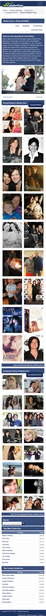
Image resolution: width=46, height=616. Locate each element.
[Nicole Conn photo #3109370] (12, 503)
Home (17, 26)
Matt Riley (5, 562)
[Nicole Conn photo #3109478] (33, 263)
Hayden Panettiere (8, 581)
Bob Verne (5, 541)
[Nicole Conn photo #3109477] (12, 382)
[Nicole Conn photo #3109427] (12, 436)
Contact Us (41, 615)
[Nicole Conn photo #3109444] (33, 402)
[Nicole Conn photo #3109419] (33, 436)
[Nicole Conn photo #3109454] (12, 120)
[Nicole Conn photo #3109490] (12, 470)
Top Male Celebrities (12, 528)
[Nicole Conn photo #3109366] (33, 453)
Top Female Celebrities (13, 568)
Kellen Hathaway (7, 550)
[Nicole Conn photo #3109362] (33, 419)
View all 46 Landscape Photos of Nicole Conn (27, 514)
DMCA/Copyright (32, 615)
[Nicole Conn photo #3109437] (12, 348)
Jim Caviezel (6, 556)
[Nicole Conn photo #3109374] (33, 150)
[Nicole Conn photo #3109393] (12, 235)
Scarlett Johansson (8, 578)
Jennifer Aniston (7, 596)
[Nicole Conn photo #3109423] (33, 235)
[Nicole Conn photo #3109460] (33, 486)
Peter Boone (6, 559)
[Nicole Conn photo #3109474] (12, 263)
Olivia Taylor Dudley (8, 575)
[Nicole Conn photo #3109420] (33, 470)
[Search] (23, 523)
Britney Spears (6, 602)
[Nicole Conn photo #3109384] (12, 419)
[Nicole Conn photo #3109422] (33, 121)
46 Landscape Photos (34, 375)
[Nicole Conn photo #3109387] (33, 291)
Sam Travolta (6, 547)
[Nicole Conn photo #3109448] (12, 486)
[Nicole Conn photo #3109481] (12, 402)
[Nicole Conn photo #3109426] (33, 386)
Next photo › (39, 97)
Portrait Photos (37, 26)
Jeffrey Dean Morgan (8, 553)
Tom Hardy (5, 544)
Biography (26, 26)
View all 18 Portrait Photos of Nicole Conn (28, 365)
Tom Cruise (5, 538)
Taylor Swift (5, 599)
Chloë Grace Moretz (8, 587)
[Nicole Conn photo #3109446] (33, 320)
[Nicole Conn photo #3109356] (12, 150)
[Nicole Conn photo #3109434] (12, 320)
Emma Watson (6, 593)
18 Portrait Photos (35, 105)
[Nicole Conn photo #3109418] (12, 178)
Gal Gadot (5, 584)
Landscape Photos (36, 30)
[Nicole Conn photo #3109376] (33, 503)
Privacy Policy (22, 615)
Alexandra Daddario (8, 590)
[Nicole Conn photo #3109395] (33, 348)
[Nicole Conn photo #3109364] (12, 291)
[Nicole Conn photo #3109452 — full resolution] (23, 80)
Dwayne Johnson (7, 535)
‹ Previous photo (7, 97)
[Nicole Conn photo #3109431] (12, 453)
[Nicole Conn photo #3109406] (12, 206)
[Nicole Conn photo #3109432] (33, 178)
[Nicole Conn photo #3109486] (33, 206)
